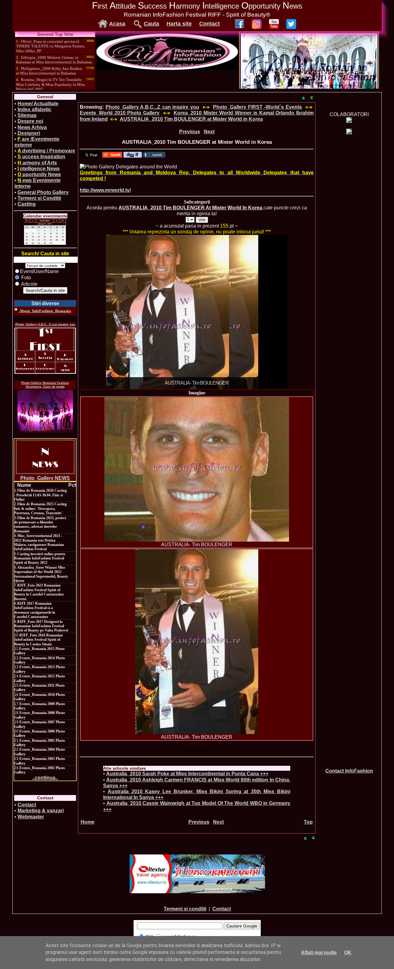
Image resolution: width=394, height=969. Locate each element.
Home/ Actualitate (38, 103)
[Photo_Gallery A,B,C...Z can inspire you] (45, 351)
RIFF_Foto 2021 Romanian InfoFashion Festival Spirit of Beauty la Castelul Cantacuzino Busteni (39, 592)
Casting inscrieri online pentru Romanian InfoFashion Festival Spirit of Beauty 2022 (39, 558)
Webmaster (31, 816)
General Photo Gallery (43, 192)
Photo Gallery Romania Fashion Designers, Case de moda (45, 384)
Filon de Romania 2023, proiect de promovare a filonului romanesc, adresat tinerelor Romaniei (40, 524)
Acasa (117, 24)
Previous (189, 131)
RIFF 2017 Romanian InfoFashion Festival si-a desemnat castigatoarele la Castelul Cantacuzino (34, 610)
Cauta (151, 24)
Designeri (29, 133)
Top (308, 822)
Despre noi (30, 121)
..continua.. (45, 777)
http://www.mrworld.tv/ (105, 190)
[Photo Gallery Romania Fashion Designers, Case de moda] (45, 411)
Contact (209, 24)
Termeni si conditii (185, 908)
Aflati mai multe (319, 952)
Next (209, 131)
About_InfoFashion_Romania (45, 311)
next (270, 310)
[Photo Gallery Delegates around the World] (128, 167)
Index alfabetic (34, 109)
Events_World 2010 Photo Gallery (119, 112)
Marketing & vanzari (41, 810)
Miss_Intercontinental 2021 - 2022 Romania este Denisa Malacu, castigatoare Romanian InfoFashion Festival (39, 542)
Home (87, 822)
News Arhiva (32, 127)
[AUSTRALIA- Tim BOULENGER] (196, 469)
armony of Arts (37, 162)
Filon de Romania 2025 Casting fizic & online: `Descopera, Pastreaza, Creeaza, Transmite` (40, 508)
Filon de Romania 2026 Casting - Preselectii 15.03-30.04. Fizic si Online (40, 495)
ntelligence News (39, 168)
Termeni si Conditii (39, 198)
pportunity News (39, 174)
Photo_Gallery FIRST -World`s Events (257, 107)
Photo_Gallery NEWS (45, 478)
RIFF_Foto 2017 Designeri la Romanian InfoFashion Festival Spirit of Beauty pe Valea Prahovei (41, 626)
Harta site (179, 24)
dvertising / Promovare (46, 150)
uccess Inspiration (41, 156)
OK (348, 952)
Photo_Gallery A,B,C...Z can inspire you (45, 324)
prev (123, 310)
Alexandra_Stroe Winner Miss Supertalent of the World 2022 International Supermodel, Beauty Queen (41, 574)
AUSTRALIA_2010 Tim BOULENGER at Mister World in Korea (191, 119)
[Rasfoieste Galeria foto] (167, 68)
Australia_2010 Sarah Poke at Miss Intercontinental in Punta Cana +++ (187, 773)
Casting (27, 204)
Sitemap (27, 115)
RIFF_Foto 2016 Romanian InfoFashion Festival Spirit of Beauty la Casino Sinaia (38, 639)
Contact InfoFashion (349, 770)
